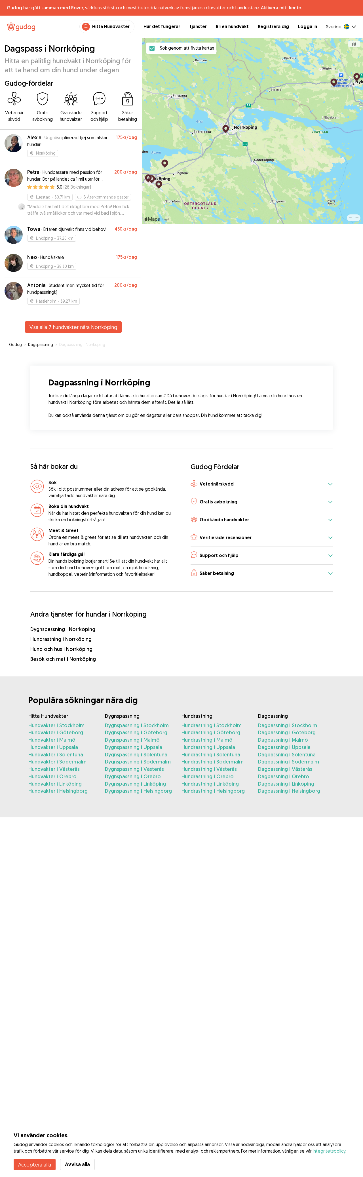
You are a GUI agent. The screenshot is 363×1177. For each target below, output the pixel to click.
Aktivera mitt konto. (281, 7)
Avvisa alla (77, 1164)
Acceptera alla (34, 1164)
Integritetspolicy (329, 1151)
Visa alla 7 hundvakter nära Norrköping (73, 327)
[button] (262, 484)
